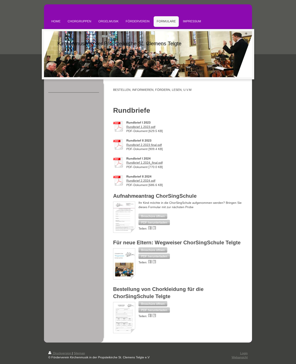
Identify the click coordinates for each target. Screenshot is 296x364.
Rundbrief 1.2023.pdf (140, 127)
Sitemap (79, 353)
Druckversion (62, 353)
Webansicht (240, 357)
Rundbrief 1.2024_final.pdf (144, 162)
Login (244, 353)
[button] (152, 216)
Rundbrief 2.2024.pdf (140, 180)
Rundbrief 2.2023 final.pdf (144, 145)
